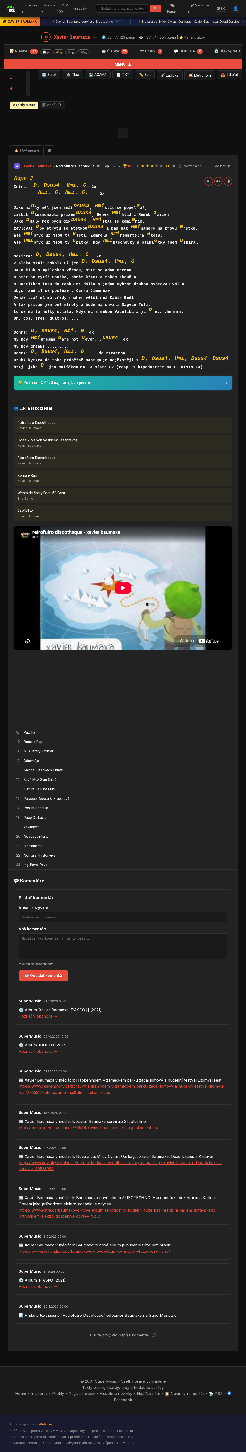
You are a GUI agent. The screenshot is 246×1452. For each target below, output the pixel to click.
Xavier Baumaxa (72, 37)
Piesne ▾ (48, 8)
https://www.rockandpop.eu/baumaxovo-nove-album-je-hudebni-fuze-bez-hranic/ (94, 1251)
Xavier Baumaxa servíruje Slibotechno (87, 21)
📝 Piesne (48, 51)
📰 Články (113, 51)
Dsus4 (51, 185)
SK (223, 8)
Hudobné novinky (116, 1393)
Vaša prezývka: (33, 907)
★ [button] (143, 166)
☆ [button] (157, 166)
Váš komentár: (32, 928)
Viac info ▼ (221, 166)
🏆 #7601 (130, 166)
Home (20, 1393)
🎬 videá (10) (52, 105)
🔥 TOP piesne (26, 150)
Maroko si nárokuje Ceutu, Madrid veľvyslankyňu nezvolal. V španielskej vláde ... (73, 1443)
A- (209, 181)
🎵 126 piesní (125, 37)
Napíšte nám (148, 1393)
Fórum (172, 11)
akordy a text (24, 105)
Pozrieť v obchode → (38, 1016)
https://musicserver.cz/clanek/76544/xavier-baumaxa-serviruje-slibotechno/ (89, 1127)
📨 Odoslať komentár (44, 975)
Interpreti (39, 1393)
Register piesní (82, 1393)
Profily (58, 1393)
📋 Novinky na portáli (184, 1393)
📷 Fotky (150, 51)
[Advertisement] (123, 687)
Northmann (193, 166)
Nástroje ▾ (198, 8)
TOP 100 (62, 8)
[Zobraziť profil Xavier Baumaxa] (46, 37)
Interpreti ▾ (30, 8)
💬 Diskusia (187, 51)
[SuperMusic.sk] (11, 8)
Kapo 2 (23, 178)
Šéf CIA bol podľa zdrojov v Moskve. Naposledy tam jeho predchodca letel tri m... (73, 1431)
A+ (218, 181)
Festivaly (80, 8)
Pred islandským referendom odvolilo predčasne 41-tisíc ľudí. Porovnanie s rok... (73, 1437)
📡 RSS (216, 1393)
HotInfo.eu (43, 1424)
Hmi (71, 185)
